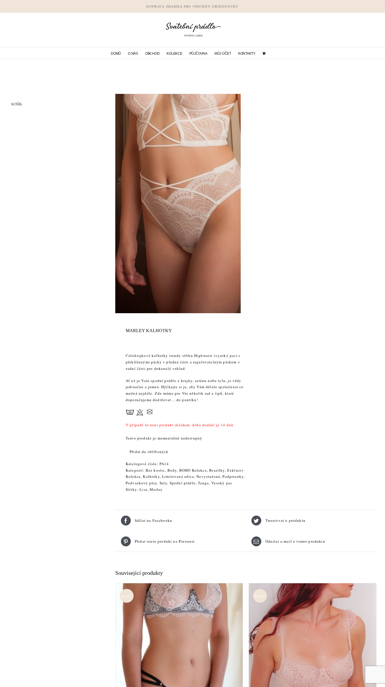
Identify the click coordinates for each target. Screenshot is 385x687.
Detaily (201, 683)
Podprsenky (233, 476)
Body (172, 470)
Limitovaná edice (178, 476)
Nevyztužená (208, 476)
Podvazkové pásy (141, 482)
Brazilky (217, 470)
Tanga (203, 482)
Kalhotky (151, 476)
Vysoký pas (221, 482)
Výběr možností (166, 683)
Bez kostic (155, 470)
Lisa (143, 489)
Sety (163, 482)
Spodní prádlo (183, 482)
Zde (159, 393)
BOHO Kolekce (193, 470)
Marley (156, 489)
